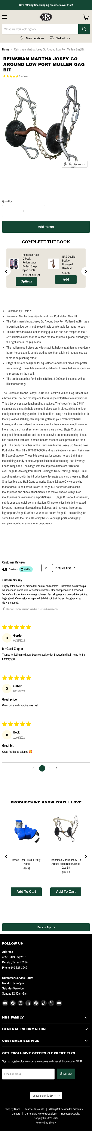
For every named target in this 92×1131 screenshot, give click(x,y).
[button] (11, 76)
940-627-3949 (18, 967)
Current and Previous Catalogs (40, 1113)
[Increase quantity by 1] (39, 211)
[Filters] (45, 568)
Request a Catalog (70, 1113)
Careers (16, 1113)
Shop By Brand (12, 1109)
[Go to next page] (58, 768)
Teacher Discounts (34, 1109)
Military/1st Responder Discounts (66, 1109)
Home (5, 49)
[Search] (84, 29)
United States (44, 1095)
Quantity (7, 201)
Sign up (66, 1073)
